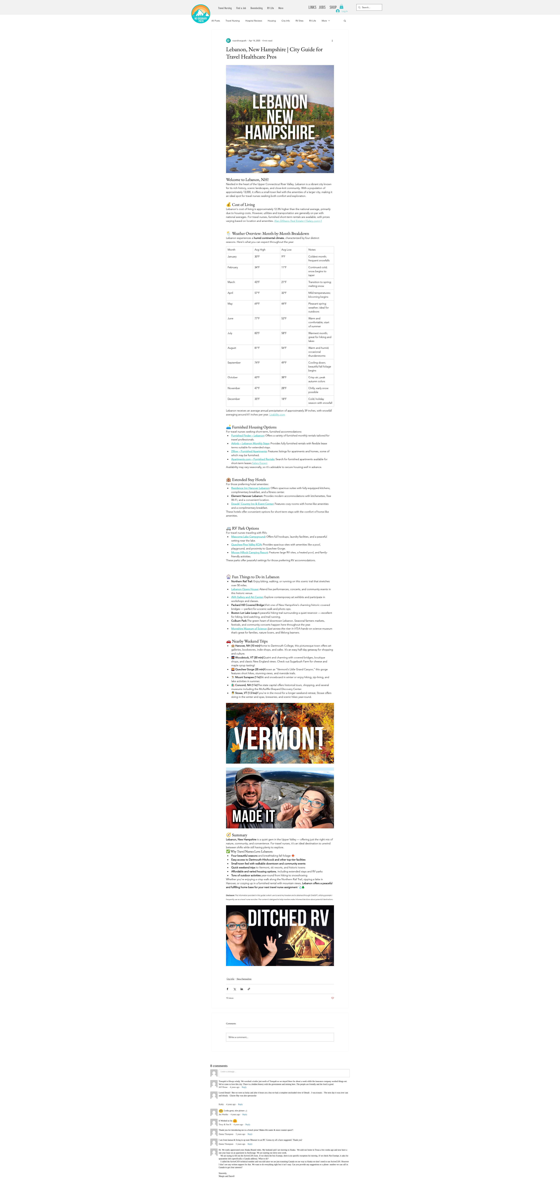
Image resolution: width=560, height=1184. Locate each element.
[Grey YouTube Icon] (304, 1089)
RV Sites (299, 20)
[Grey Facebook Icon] (310, 1089)
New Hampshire (244, 979)
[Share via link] (248, 989)
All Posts (215, 20)
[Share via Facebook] (227, 989)
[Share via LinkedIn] (241, 989)
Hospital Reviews (253, 20)
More (324, 20)
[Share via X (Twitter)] (234, 989)
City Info (286, 20)
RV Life (312, 20)
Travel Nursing (233, 20)
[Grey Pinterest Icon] (321, 1089)
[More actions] (332, 40)
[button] (341, 6)
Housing (272, 20)
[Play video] (280, 733)
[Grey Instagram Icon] (315, 1089)
